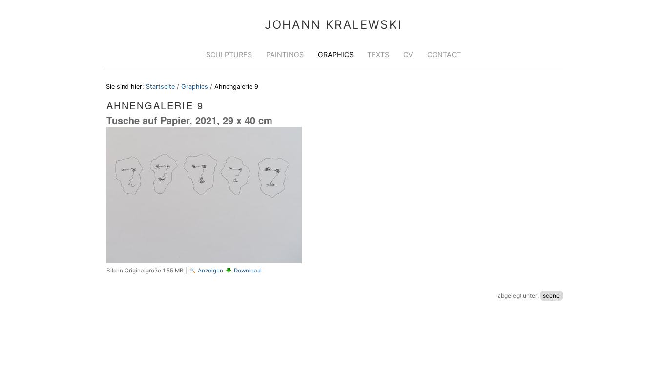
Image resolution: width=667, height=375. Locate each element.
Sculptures (229, 54)
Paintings (285, 54)
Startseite (160, 86)
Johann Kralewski (333, 25)
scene (551, 295)
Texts (378, 54)
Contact (444, 54)
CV (408, 54)
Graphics (336, 54)
